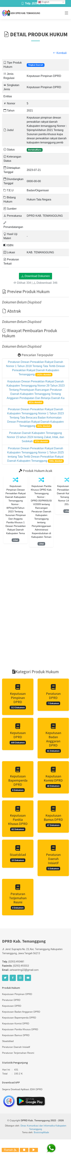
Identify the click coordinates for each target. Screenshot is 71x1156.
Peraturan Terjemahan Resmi (18, 1053)
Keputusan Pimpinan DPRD (17, 994)
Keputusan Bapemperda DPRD (19, 1017)
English (45, 2)
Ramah (9, 1149)
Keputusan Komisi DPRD (15, 1023)
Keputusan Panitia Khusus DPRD (20, 1029)
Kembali (61, 52)
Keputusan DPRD (11, 1006)
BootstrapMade (41, 1132)
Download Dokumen (37, 276)
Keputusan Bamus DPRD (15, 1035)
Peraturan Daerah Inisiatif (16, 1047)
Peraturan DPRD (11, 1000)
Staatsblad (8, 1041)
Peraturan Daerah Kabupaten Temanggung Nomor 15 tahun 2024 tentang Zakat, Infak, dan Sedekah (35, 437)
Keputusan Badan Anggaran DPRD (21, 1012)
